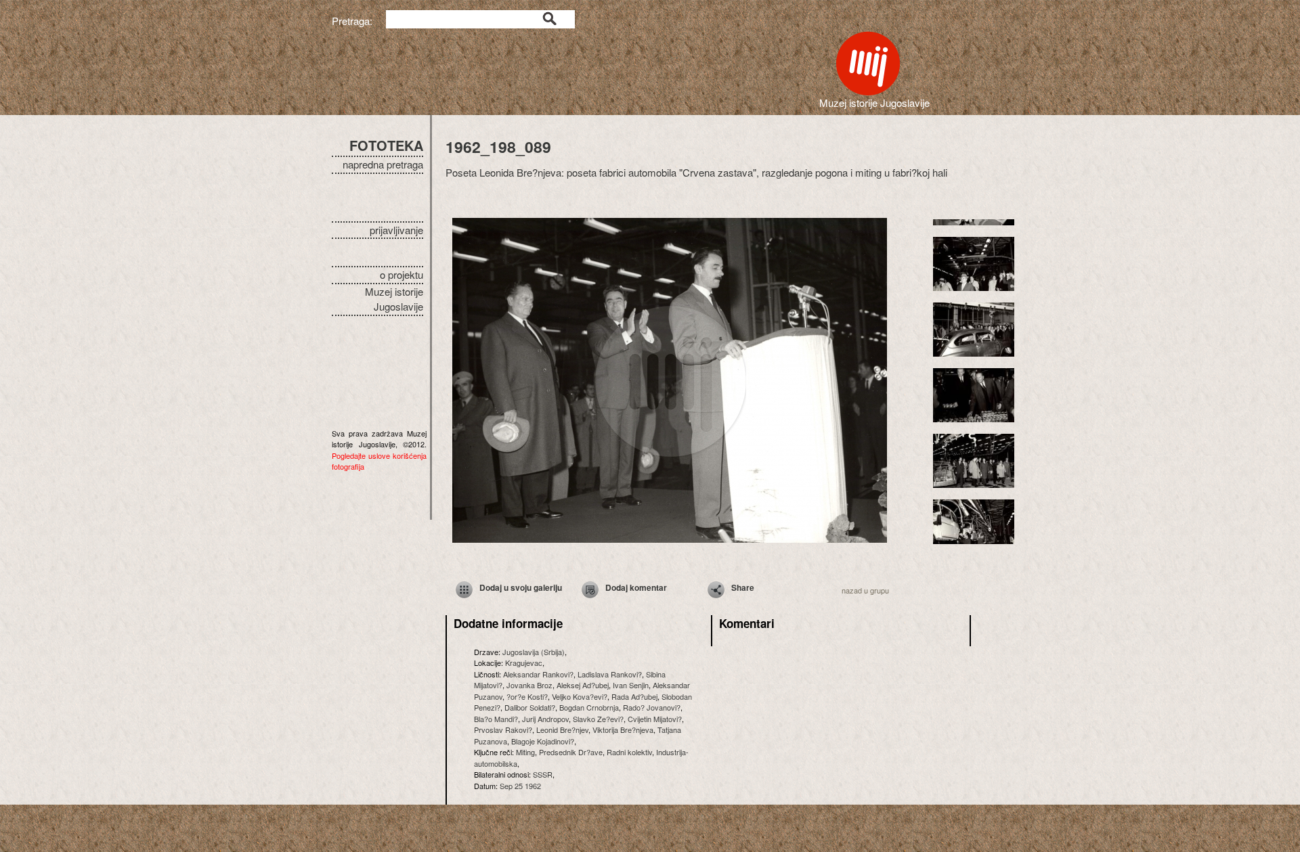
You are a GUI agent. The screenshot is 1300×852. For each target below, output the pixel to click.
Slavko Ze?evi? (598, 718)
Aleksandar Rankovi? (538, 674)
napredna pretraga (383, 164)
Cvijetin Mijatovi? (655, 718)
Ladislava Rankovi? (610, 674)
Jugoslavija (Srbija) (533, 651)
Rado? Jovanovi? (651, 707)
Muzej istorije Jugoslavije (394, 299)
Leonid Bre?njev (562, 729)
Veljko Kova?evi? (579, 696)
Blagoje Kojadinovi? (542, 741)
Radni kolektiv (629, 751)
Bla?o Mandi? (496, 718)
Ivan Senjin (631, 684)
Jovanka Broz (529, 684)
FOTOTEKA (386, 145)
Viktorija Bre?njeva (622, 729)
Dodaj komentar (636, 587)
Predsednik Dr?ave (571, 751)
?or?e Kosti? (527, 696)
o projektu (401, 274)
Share (742, 587)
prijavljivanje (396, 230)
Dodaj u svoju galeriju (520, 587)
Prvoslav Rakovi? (503, 729)
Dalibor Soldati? (529, 707)
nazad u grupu (865, 590)
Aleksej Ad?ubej (583, 684)
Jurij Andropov (545, 718)
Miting (525, 751)
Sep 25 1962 (520, 785)
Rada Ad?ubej (634, 696)
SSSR (542, 774)
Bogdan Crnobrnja (589, 707)
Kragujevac (523, 662)
